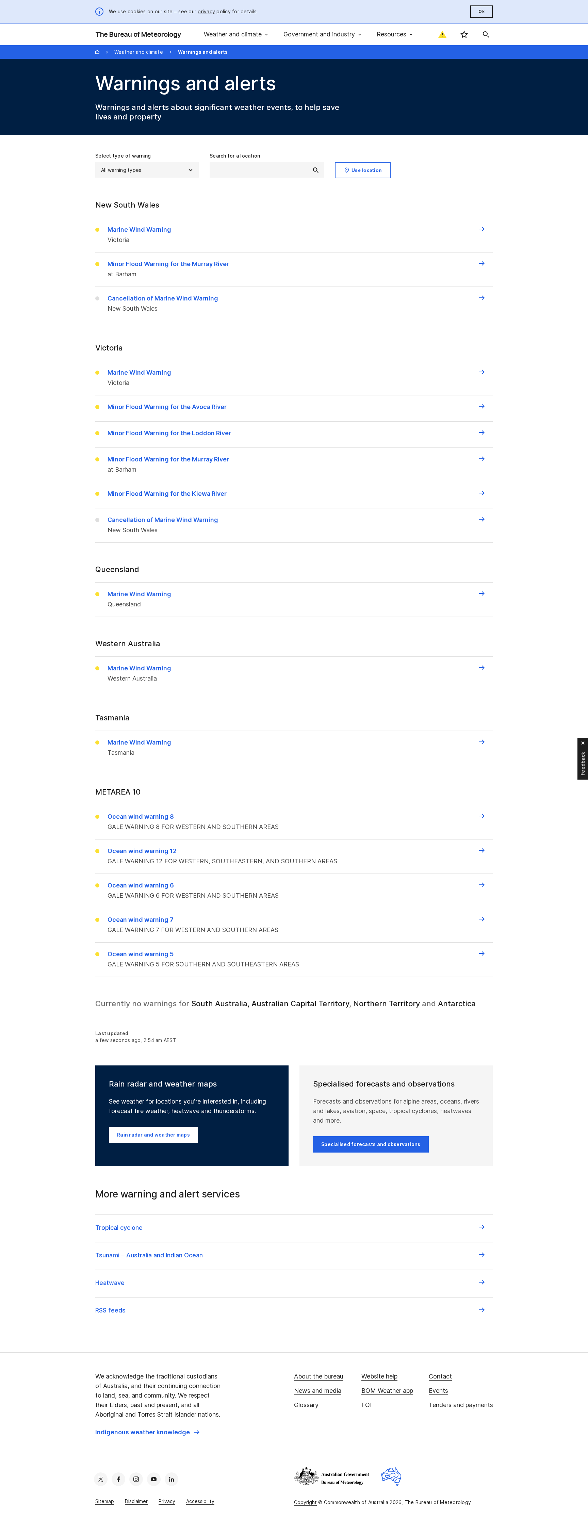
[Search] (486, 34)
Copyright (305, 1502)
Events (438, 1390)
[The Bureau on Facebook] (118, 1479)
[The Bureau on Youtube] (154, 1479)
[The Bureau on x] (101, 1479)
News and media (317, 1390)
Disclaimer (136, 1501)
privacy (206, 11)
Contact (440, 1376)
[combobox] (267, 170)
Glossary (306, 1404)
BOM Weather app (387, 1390)
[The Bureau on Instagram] (136, 1479)
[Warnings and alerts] (442, 34)
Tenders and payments (461, 1404)
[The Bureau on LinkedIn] (171, 1479)
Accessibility (200, 1501)
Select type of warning (123, 156)
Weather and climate (138, 52)
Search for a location (235, 156)
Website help (379, 1376)
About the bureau (318, 1376)
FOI (366, 1404)
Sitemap (104, 1501)
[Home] (97, 52)
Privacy (167, 1501)
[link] (147, 1432)
